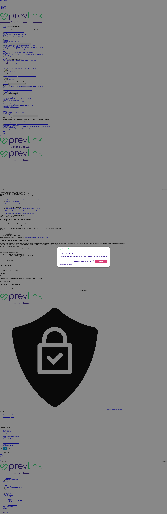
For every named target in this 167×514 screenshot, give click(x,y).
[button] (66, 265)
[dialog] (83, 257)
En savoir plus (98, 257)
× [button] (106, 249)
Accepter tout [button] (101, 261)
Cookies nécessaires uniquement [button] (82, 261)
